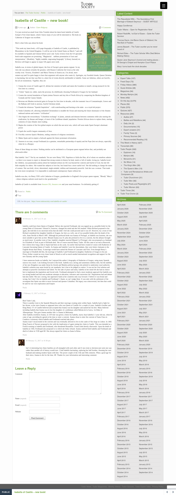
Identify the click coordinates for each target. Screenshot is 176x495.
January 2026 (122, 208)
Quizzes (123, 110)
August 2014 (122, 476)
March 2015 (144, 460)
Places (123, 104)
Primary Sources (130, 136)
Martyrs (127, 155)
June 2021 (121, 312)
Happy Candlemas (124, 25)
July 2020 (143, 332)
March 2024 (122, 248)
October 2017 (122, 400)
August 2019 (122, 356)
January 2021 (144, 320)
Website (18, 412)
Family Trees (129, 133)
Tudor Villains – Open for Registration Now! (134, 29)
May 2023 (143, 264)
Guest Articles (126, 88)
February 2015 (123, 464)
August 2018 (122, 380)
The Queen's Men (131, 168)
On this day (125, 100)
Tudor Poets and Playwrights (135, 184)
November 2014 (145, 468)
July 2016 (143, 428)
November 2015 (145, 444)
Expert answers (130, 129)
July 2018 (143, 380)
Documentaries (130, 126)
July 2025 (143, 216)
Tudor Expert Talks (143, 486)
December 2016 (123, 420)
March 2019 (144, 364)
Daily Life (127, 123)
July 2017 (143, 404)
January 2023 (144, 272)
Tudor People (125, 149)
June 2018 (121, 384)
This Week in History (128, 142)
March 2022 (144, 292)
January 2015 (144, 464)
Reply (25, 288)
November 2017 (145, 396)
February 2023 (123, 272)
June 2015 (121, 456)
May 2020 (143, 336)
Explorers (127, 152)
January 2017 (144, 416)
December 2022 (123, 276)
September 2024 (124, 236)
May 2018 (143, 384)
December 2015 (123, 444)
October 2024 (144, 232)
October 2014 (122, 472)
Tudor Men (128, 180)
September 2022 (146, 280)
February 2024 (145, 248)
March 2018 (144, 388)
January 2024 (122, 252)
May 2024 (121, 244)
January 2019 (144, 368)
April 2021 (121, 316)
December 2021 (123, 300)
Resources (124, 113)
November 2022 (145, 276)
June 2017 (121, 408)
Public (43, 13)
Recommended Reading (134, 139)
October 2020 (122, 328)
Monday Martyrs (127, 94)
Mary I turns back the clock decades (132, 66)
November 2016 (145, 420)
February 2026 (145, 204)
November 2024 (123, 232)
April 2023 (121, 268)
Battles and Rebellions (133, 120)
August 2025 (122, 216)
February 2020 (123, 344)
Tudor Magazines (100, 486)
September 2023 (146, 256)
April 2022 (121, 292)
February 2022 (123, 296)
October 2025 (122, 212)
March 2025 (122, 224)
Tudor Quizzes (128, 486)
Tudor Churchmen (131, 177)
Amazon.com (56, 184)
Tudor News (86, 486)
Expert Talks (125, 78)
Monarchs (128, 158)
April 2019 (121, 364)
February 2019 (123, 368)
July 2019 (143, 356)
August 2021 (122, 308)
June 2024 (143, 240)
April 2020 (121, 340)
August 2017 (122, 404)
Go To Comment (105, 212)
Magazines (124, 91)
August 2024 (144, 236)
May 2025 (121, 220)
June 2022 (121, 288)
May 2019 (143, 360)
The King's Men (130, 165)
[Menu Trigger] (163, 5)
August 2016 (122, 428)
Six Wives (128, 162)
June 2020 (121, 336)
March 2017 (144, 412)
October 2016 (122, 424)
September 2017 (146, 400)
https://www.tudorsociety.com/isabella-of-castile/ (49, 201)
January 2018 (144, 392)
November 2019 (145, 348)
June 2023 (121, 264)
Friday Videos (126, 84)
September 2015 (146, 448)
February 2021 (123, 320)
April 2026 (121, 204)
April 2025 (143, 220)
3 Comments (106, 27)
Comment (18, 374)
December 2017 (123, 396)
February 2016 (123, 440)
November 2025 (145, 208)
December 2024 (145, 228)
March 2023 (144, 268)
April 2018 (121, 388)
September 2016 (146, 424)
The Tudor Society (32, 13)
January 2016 (144, 440)
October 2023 (122, 256)
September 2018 (146, 376)
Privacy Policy (157, 486)
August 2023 (122, 260)
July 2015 (143, 452)
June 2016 (121, 432)
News (122, 97)
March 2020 (144, 340)
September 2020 (146, 328)
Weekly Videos (114, 486)
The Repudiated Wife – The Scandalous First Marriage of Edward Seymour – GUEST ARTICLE (137, 20)
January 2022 (144, 296)
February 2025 (145, 224)
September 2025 (146, 212)
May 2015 (143, 456)
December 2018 (123, 372)
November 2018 (145, 372)
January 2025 (122, 228)
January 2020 (144, 344)
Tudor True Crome (128, 193)
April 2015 (121, 460)
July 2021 (143, 308)
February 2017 (123, 416)
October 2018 (122, 376)
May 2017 (143, 408)
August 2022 (122, 284)
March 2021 (144, 316)
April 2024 (143, 244)
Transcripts (124, 146)
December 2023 (145, 252)
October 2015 (122, 448)
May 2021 (143, 312)
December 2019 (123, 348)
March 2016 (144, 436)
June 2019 (121, 360)
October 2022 (122, 280)
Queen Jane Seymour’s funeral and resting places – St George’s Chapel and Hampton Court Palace (138, 61)
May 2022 (143, 288)
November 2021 (145, 300)
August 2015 (122, 452)
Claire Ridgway (41, 27)
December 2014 (123, 468)
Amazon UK (46, 184)
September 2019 (146, 352)
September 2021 (146, 304)
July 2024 (121, 240)
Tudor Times (125, 190)
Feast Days (125, 81)
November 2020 (145, 324)
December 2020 (123, 324)
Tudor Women (129, 187)
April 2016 (121, 436)
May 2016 (143, 432)
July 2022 (143, 284)
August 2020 (122, 332)
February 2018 (123, 392)
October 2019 (122, 352)
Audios (126, 117)
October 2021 (122, 304)
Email (20, 405)
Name (20, 399)
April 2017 (121, 412)
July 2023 (143, 260)
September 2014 (146, 472)
